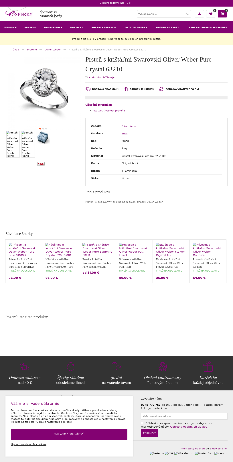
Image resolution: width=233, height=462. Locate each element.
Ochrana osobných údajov (188, 426)
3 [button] (46, 128)
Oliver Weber (130, 126)
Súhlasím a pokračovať (69, 434)
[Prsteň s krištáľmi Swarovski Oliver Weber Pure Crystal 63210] (43, 92)
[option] (43, 92)
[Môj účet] (199, 13)
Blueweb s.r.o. (219, 448)
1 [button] (40, 128)
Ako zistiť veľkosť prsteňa (109, 110)
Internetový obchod (192, 448)
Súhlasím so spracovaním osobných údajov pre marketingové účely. (176, 424)
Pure (124, 133)
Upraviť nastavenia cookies (28, 444)
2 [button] (43, 128)
